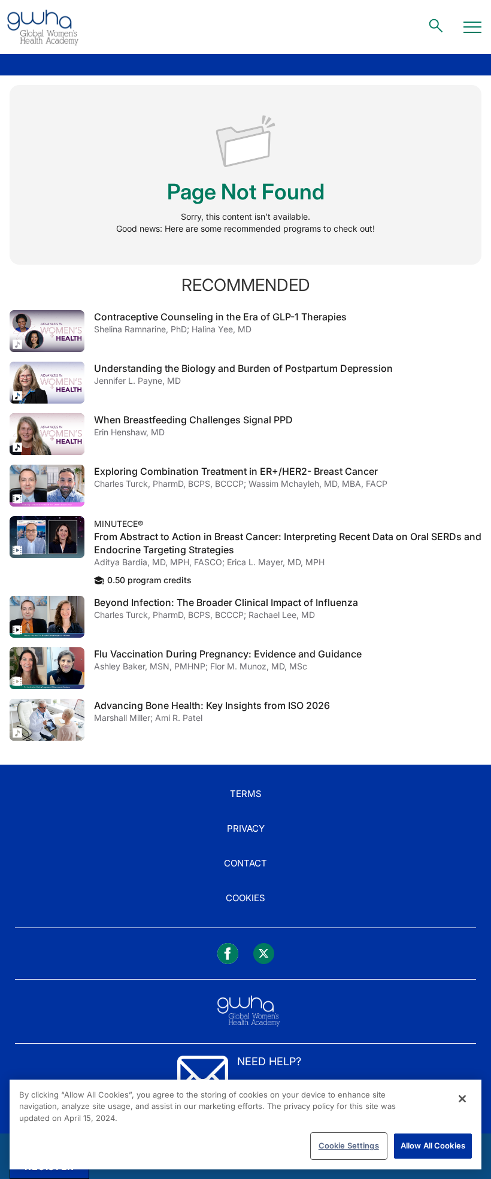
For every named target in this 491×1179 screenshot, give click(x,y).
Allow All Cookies (433, 1145)
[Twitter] (263, 953)
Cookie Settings (349, 1145)
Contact (245, 863)
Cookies (245, 898)
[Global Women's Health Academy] (42, 27)
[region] (245, 1124)
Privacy (246, 828)
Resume (47, 331)
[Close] (462, 1099)
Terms (246, 793)
